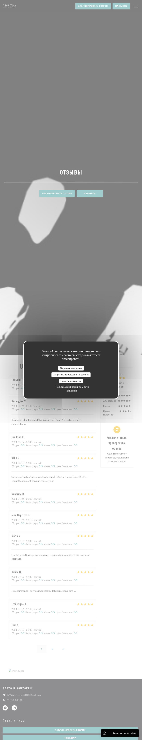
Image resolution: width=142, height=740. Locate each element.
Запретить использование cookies (71, 374)
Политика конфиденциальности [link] (72, 386)
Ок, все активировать (71, 368)
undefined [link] (72, 390)
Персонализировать (71, 380)
